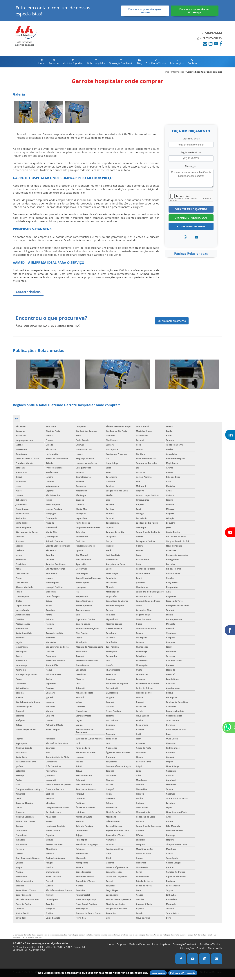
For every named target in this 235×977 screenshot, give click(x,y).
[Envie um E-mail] (205, 43)
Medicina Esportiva (72, 63)
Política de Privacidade (182, 972)
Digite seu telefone (191, 152)
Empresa (54, 63)
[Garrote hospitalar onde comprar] (26, 112)
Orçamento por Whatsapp (191, 217)
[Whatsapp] (185, 236)
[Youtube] (216, 43)
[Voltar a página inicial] (25, 36)
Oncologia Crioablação (121, 63)
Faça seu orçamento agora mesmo (145, 10)
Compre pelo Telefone (191, 226)
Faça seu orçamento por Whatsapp (194, 10)
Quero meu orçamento (172, 321)
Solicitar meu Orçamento (191, 209)
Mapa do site (215, 948)
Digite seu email (191, 138)
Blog (139, 63)
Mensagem (191, 166)
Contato (192, 63)
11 (212, 33)
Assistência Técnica (156, 63)
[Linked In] (210, 43)
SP (16, 418)
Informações (177, 63)
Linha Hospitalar (96, 63)
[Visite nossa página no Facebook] (221, 43)
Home (41, 63)
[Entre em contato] (196, 236)
